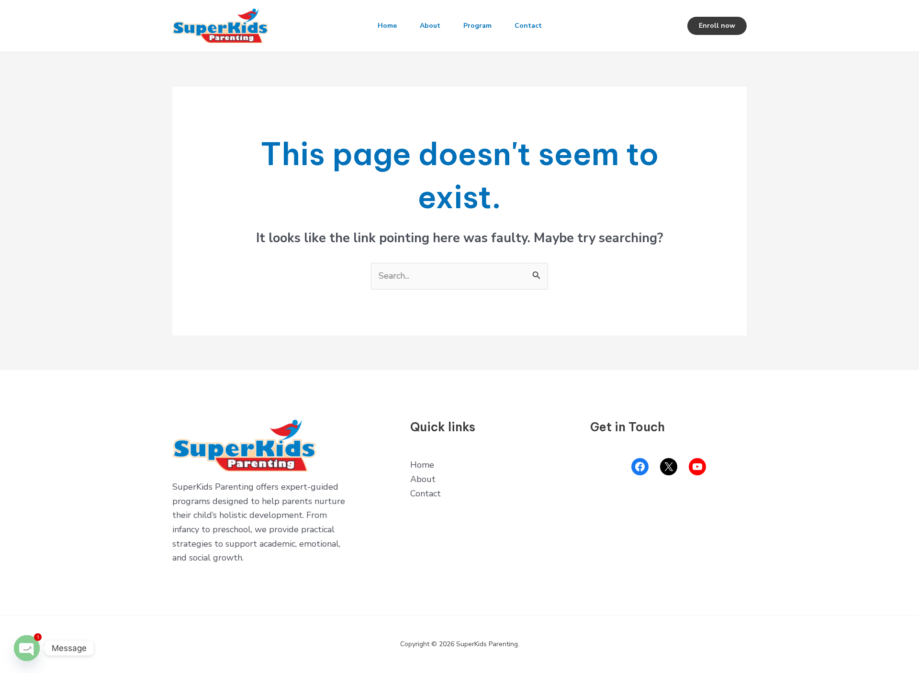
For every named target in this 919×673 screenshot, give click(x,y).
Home (387, 25)
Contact (528, 25)
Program (477, 25)
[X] (668, 466)
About (430, 25)
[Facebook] (640, 466)
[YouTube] (697, 466)
